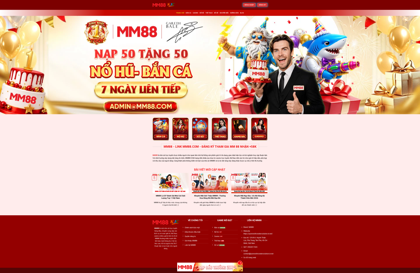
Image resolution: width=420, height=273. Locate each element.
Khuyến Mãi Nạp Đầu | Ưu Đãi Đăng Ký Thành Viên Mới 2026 (249, 197)
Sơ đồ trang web (249, 257)
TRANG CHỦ (180, 13)
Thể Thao (209, 13)
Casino (195, 13)
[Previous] (11, 65)
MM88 (155, 155)
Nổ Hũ (202, 13)
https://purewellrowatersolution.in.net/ (258, 234)
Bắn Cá (188, 13)
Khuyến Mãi (224, 13)
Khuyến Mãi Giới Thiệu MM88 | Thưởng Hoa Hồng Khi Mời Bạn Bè (210, 197)
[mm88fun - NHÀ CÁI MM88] (163, 5)
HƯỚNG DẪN (234, 13)
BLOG (242, 13)
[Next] (409, 65)
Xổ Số (216, 13)
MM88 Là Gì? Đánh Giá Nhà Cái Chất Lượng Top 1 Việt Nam (170, 197)
